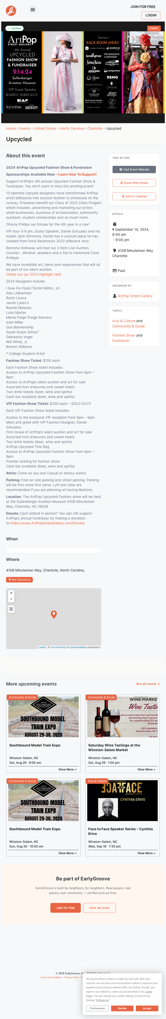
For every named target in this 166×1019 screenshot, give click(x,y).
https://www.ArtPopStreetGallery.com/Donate (47, 523)
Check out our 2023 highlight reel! (33, 274)
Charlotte (94, 128)
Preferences (97, 1008)
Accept (147, 1008)
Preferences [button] (102, 1000)
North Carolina (72, 128)
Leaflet (42, 647)
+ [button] (11, 592)
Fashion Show (123, 335)
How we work (99, 908)
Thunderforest (58, 647)
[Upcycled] (54, 615)
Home (11, 128)
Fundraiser (121, 341)
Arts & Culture (123, 321)
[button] (33, 9)
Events (24, 128)
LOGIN (151, 15)
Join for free (65, 908)
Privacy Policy (72, 977)
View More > (68, 769)
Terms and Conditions (51, 977)
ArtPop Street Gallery (135, 296)
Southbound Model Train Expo (34, 745)
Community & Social (128, 326)
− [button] (11, 598)
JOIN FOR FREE (142, 7)
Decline (122, 1008)
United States (45, 128)
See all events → (148, 683)
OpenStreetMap (77, 647)
